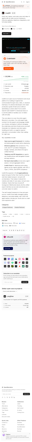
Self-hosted (20, 408)
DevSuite (19, 429)
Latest (18, 403)
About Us (4, 429)
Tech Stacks (5, 410)
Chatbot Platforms (19, 207)
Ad (4, 55)
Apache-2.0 (25, 90)
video (10, 214)
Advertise (4, 431)
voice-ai (28, 214)
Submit (3, 424)
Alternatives (5, 406)
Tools (3, 403)
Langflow (10, 296)
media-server (6, 216)
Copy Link (5, 230)
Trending (19, 406)
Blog (3, 426)
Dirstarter (19, 422)
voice (21, 214)
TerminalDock (20, 424)
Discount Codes (6, 416)
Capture (8, 434)
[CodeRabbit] (16, 6)
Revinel (19, 431)
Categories (5, 408)
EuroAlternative (21, 426)
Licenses (4, 414)
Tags (3, 412)
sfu (13, 216)
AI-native (19, 410)
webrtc (16, 214)
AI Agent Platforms (8, 207)
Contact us (4, 422)
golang (5, 214)
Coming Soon (20, 412)
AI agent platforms (22, 173)
